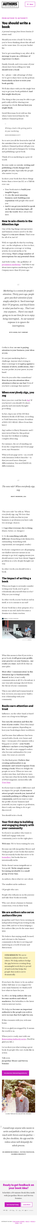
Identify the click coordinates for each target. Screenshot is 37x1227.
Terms (17, 1223)
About (28, 1221)
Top (21, 1223)
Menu (31, 4)
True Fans (6, 782)
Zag (28, 400)
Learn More (26, 1204)
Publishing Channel (19, 1221)
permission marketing (11, 265)
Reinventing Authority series (14, 1039)
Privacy (33, 1221)
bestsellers (6, 857)
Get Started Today (13, 1204)
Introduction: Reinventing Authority (15, 1073)
